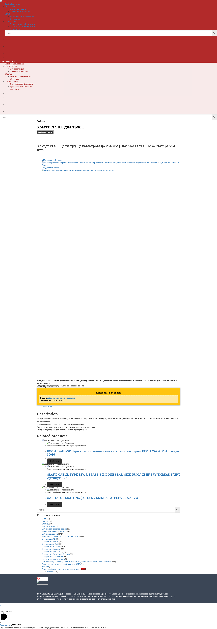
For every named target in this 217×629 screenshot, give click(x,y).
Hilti (44, 519)
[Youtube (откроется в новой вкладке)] (9, 53)
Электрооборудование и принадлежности (65, 386)
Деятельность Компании (21, 84)
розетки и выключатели (53, 559)
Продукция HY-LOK (51, 546)
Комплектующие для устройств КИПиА (60, 536)
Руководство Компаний (21, 86)
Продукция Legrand (51, 549)
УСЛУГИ (9, 74)
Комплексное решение (21, 76)
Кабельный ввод (50, 534)
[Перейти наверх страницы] (0, 605)
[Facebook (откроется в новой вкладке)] (9, 42)
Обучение (14, 79)
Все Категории (48, 526)
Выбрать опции (45, 132)
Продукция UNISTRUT (52, 556)
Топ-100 (45, 566)
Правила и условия (19, 71)
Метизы (51, 571)
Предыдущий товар (52, 160)
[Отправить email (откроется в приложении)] (8, 57)
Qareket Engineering (14, 64)
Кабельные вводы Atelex (53, 531)
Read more (54, 461)
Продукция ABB (49, 539)
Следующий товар (50, 167)
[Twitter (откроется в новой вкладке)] (9, 39)
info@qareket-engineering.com (61, 398)
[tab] (111, 406)
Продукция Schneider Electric (56, 554)
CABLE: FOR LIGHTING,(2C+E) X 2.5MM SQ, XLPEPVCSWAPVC (92, 498)
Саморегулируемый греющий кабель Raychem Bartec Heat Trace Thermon (76, 561)
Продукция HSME (50, 544)
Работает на (5, 625)
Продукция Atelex (50, 541)
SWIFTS (45, 521)
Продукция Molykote (52, 551)
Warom (45, 524)
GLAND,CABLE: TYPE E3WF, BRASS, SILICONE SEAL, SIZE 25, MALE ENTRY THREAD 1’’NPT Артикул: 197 (113, 476)
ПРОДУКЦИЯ (11, 66)
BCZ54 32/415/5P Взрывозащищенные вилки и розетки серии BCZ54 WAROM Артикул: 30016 (113, 452)
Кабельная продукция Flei (54, 529)
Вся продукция (17, 69)
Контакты (14, 89)
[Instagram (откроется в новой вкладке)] (9, 50)
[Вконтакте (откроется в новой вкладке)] (9, 46)
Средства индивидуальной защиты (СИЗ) (61, 564)
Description (47, 406)
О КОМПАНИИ (11, 81)
